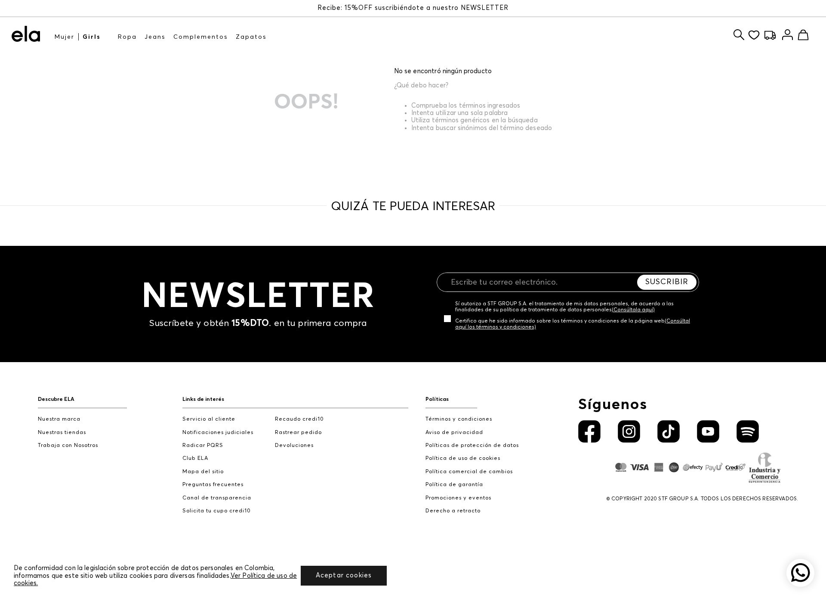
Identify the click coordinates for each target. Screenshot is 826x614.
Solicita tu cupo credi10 (216, 511)
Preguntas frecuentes (212, 484)
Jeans (155, 37)
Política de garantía (454, 484)
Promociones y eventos (458, 498)
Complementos (200, 37)
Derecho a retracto (453, 511)
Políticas (437, 399)
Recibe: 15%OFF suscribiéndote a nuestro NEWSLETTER (413, 8)
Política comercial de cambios (469, 471)
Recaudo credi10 (299, 419)
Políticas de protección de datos (472, 445)
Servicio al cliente (208, 419)
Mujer (64, 37)
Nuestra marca (59, 419)
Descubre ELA (56, 399)
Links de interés (203, 399)
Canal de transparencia (216, 498)
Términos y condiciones (458, 419)
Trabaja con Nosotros (68, 445)
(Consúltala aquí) (633, 310)
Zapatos (251, 37)
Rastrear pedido (298, 432)
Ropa (127, 37)
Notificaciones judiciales (217, 432)
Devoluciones (294, 445)
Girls (92, 37)
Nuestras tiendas (62, 432)
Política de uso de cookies (462, 458)
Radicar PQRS (202, 445)
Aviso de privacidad (454, 432)
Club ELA (195, 458)
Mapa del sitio (203, 471)
